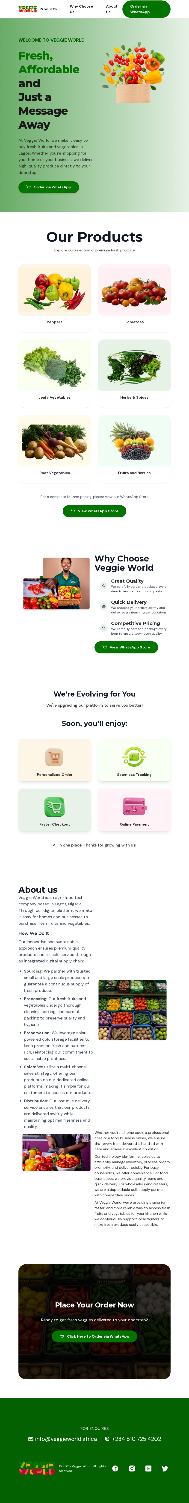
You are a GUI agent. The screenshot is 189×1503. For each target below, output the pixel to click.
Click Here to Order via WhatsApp (98, 1336)
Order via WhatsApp (140, 9)
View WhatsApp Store (98, 511)
